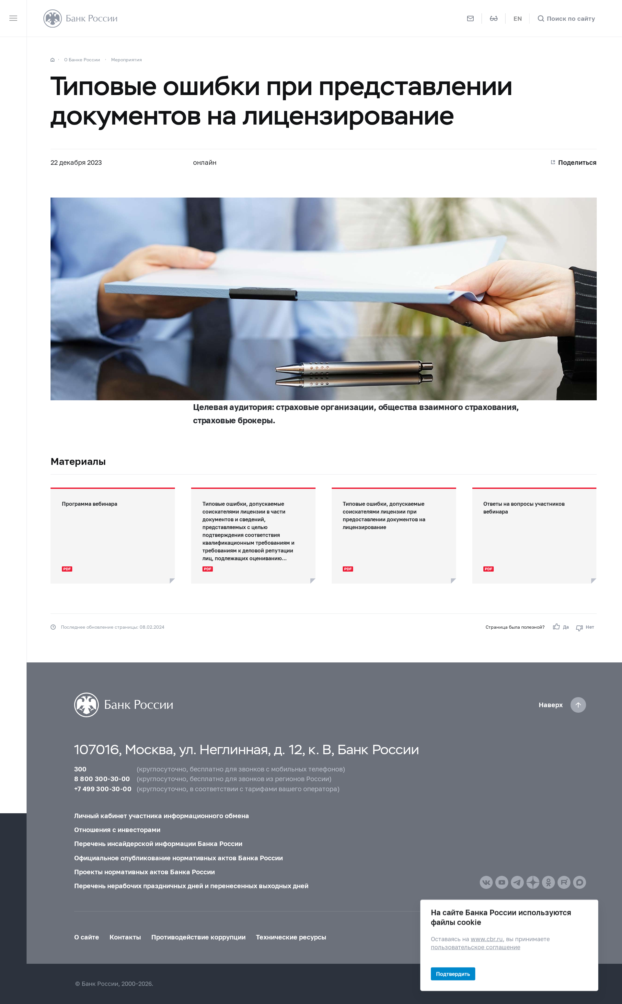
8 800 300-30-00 (102, 778)
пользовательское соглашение (475, 947)
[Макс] (579, 882)
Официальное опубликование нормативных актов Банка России (178, 858)
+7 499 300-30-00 (103, 788)
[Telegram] (517, 882)
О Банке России (82, 59)
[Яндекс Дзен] (532, 882)
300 (80, 769)
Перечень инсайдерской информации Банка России (158, 843)
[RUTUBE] (564, 882)
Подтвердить (453, 974)
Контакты (125, 937)
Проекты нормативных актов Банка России (144, 872)
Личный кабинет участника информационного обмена (161, 815)
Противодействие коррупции (198, 937)
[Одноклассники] (548, 882)
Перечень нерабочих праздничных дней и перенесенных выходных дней (191, 885)
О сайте (86, 937)
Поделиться (577, 162)
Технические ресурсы (291, 937)
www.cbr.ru (487, 938)
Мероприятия (126, 59)
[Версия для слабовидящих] (494, 18)
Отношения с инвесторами (117, 829)
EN (517, 18)
